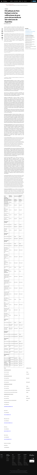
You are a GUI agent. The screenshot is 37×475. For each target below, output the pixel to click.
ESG (22, 1)
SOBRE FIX (11, 1)
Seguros (13, 459)
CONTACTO (25, 1)
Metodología (7, 458)
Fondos (13, 460)
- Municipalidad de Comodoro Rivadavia (30, 31)
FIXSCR (6, 4)
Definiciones (7, 456)
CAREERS (20, 1)
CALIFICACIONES (16, 1)
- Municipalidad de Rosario (28, 34)
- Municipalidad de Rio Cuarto (28, 32)
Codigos (7, 457)
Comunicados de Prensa (11, 4)
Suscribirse (34, 1)
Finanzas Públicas (14, 463)
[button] (11, 1)
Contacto (2, 457)
